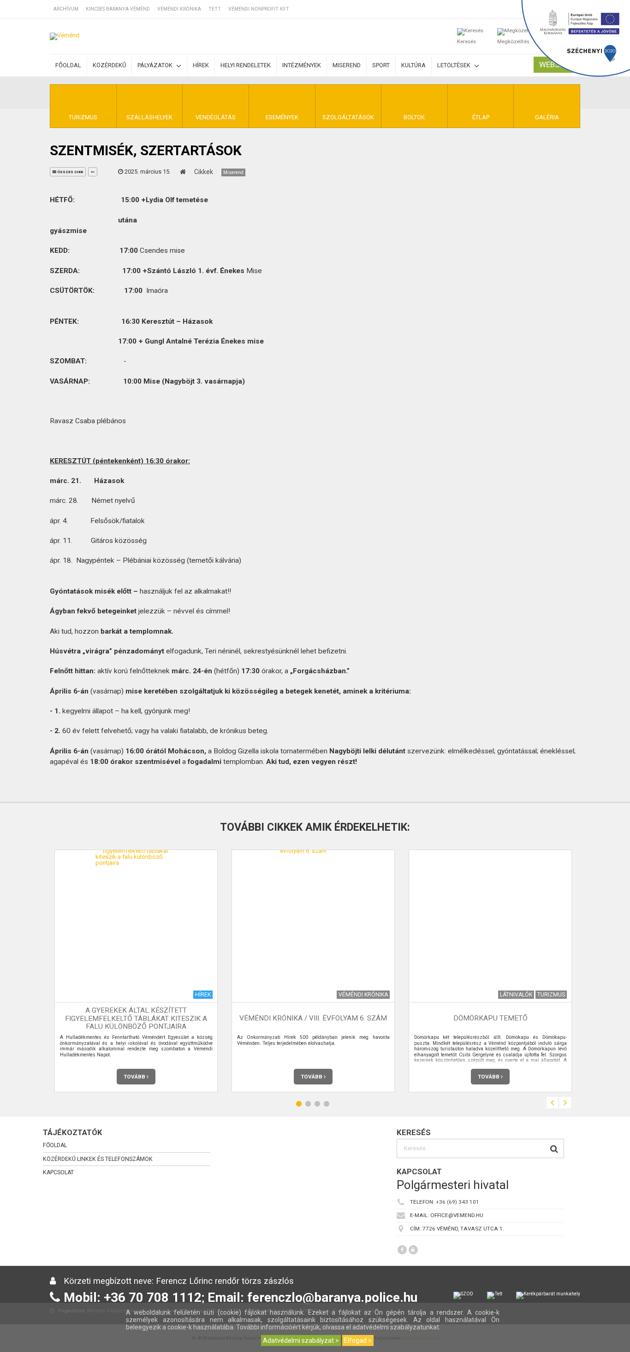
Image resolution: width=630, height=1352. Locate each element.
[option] (136, 971)
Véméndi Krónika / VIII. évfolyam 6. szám (313, 1018)
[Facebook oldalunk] (402, 1249)
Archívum (65, 9)
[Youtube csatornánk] (413, 1249)
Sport (381, 65)
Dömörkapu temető (490, 1018)
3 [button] (317, 1104)
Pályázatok (155, 65)
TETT (214, 9)
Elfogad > (358, 1340)
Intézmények (301, 65)
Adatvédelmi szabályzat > (301, 1340)
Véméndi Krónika (179, 9)
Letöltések (454, 65)
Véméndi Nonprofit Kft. (259, 9)
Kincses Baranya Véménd (118, 9)
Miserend (347, 65)
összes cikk (69, 172)
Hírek (201, 65)
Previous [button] (552, 1102)
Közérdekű (109, 65)
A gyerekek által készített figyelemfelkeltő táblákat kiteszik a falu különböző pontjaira (136, 1019)
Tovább (135, 1076)
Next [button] (565, 1102)
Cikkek (203, 171)
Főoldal (68, 65)
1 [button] (299, 1104)
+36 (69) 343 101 (457, 1202)
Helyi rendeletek (245, 65)
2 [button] (308, 1104)
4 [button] (326, 1104)
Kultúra (413, 65)
